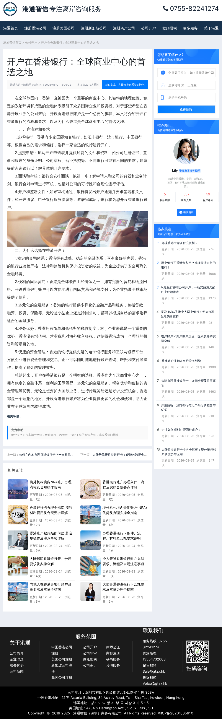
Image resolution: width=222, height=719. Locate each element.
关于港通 (211, 28)
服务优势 (17, 665)
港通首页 (10, 28)
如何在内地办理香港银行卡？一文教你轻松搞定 (51, 454)
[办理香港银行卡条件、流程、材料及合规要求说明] (90, 540)
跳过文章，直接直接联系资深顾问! (125, 84)
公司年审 (90, 653)
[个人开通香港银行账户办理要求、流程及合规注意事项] (90, 565)
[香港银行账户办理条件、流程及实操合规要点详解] (90, 489)
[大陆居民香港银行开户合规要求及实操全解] (18, 565)
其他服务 (113, 665)
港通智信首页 (12, 42)
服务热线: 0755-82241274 (155, 644)
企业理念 (17, 659)
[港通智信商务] (10, 9)
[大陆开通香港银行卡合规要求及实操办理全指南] (90, 591)
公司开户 (148, 28)
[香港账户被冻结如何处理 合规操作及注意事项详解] (18, 540)
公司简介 (17, 653)
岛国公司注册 (61, 677)
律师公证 (113, 647)
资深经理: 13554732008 (154, 656)
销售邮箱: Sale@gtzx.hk (154, 668)
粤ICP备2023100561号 (176, 713)
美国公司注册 (61, 659)
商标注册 (113, 653)
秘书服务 (113, 659)
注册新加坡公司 (94, 28)
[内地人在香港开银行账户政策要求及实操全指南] (18, 591)
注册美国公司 (63, 28)
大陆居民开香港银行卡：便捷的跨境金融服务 (123, 454)
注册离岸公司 (124, 28)
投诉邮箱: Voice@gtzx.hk (155, 680)
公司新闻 (17, 671)
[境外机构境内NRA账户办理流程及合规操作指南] (18, 489)
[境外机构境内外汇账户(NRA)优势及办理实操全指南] (90, 514)
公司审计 (90, 665)
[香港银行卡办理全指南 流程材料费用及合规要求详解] (18, 514)
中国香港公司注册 (61, 650)
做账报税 (169, 28)
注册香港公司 (35, 28)
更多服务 (190, 28)
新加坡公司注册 (61, 668)
